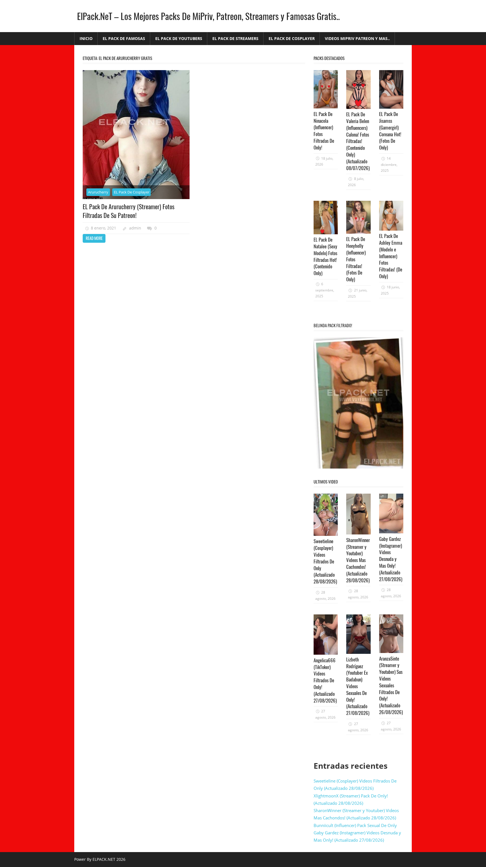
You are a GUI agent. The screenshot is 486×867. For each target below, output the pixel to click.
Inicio (86, 38)
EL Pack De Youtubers (178, 38)
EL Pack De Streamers (235, 38)
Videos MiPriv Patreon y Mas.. (357, 38)
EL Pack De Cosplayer (292, 38)
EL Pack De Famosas (124, 38)
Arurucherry (98, 192)
